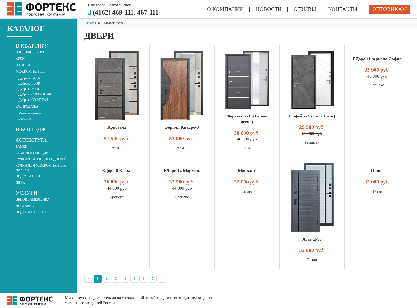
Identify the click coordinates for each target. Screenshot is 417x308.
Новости (269, 9)
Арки (20, 58)
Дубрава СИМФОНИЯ (34, 94)
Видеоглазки (28, 176)
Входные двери (30, 52)
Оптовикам (389, 9)
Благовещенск (119, 5)
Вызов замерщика (32, 199)
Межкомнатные (29, 113)
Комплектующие (32, 153)
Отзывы (305, 9)
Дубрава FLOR (29, 83)
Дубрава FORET (30, 89)
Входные (24, 118)
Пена (20, 182)
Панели (23, 65)
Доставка (25, 206)
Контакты (342, 9)
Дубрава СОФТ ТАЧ (33, 100)
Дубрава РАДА (29, 78)
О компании (225, 9)
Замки (21, 146)
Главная (90, 23)
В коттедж (31, 129)
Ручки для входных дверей (41, 159)
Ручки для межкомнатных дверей (41, 168)
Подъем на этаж (31, 212)
